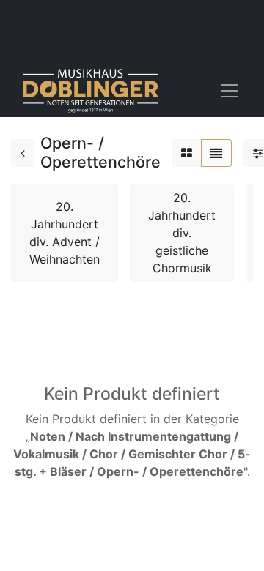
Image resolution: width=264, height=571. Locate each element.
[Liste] (216, 153)
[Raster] (187, 153)
